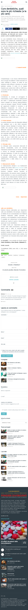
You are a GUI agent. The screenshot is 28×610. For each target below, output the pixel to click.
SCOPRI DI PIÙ (4, 515)
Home (2, 6)
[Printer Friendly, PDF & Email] (5, 253)
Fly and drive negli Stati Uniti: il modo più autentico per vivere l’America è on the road (16, 585)
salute (3, 257)
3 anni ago (10, 480)
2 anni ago (9, 294)
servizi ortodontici (15, 53)
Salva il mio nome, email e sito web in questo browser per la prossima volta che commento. (13, 351)
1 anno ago (10, 446)
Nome (3, 332)
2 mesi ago (10, 380)
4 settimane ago (11, 457)
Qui (25, 409)
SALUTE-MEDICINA (8, 6)
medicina (16, 255)
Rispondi (3, 301)
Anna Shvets (14, 242)
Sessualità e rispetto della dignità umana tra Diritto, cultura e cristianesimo (15, 437)
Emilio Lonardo (14, 24)
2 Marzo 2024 (6, 25)
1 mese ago (10, 369)
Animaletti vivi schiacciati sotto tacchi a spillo (15, 553)
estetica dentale (19, 167)
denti (5, 255)
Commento (4, 314)
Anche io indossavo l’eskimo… (14, 367)
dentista (10, 255)
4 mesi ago (10, 433)
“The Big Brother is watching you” (13, 549)
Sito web (3, 344)
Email (3, 338)
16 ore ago (10, 364)
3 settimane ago (11, 468)
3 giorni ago (10, 440)
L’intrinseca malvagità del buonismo (16, 379)
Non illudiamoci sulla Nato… (14, 362)
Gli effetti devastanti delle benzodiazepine (9, 542)
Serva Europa (10, 573)
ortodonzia (21, 255)
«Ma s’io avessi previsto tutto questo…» (17, 466)
